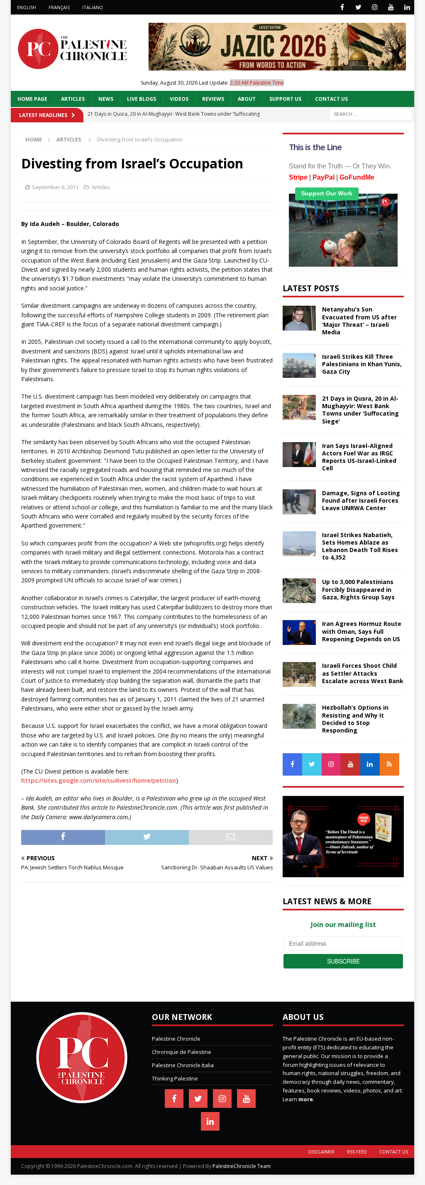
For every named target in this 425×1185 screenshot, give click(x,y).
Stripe (298, 177)
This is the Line (315, 147)
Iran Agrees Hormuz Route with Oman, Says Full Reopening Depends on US (361, 631)
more (305, 1099)
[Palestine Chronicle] (81, 1098)
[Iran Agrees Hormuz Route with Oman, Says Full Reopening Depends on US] (299, 632)
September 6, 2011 (55, 187)
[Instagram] (374, 7)
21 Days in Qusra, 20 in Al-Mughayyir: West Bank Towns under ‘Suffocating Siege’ (360, 409)
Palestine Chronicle (176, 1038)
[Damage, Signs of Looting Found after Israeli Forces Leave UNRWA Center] (299, 501)
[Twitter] (358, 7)
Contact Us (331, 98)
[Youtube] (390, 7)
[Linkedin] (407, 7)
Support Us (285, 98)
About (247, 98)
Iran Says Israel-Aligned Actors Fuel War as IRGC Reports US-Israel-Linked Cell (359, 457)
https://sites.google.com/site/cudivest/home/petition (98, 780)
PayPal (324, 177)
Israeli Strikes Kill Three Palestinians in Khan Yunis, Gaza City (362, 364)
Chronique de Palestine (181, 1052)
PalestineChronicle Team (241, 1166)
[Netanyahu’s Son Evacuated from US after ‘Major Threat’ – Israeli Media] (299, 318)
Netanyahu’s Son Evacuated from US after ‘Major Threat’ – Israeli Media (359, 320)
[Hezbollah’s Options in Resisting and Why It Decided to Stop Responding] (299, 716)
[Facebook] (342, 7)
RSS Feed (357, 1152)
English (26, 7)
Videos (179, 98)
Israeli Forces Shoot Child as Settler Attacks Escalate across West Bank (362, 673)
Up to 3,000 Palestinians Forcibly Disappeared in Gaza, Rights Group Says (358, 589)
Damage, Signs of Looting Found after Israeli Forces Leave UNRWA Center (361, 500)
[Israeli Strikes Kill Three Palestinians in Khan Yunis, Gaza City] (299, 365)
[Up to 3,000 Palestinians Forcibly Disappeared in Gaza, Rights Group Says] (299, 590)
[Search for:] (370, 114)
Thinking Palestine (175, 1078)
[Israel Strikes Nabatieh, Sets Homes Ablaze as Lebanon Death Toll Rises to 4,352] (299, 543)
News (105, 98)
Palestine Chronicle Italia (183, 1065)
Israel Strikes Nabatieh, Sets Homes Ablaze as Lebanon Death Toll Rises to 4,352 (360, 546)
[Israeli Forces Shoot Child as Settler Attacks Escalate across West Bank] (299, 674)
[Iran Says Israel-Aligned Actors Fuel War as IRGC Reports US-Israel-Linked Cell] (299, 454)
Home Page (32, 98)
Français (59, 7)
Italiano (92, 7)
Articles (73, 98)
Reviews (213, 98)
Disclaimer (321, 1152)
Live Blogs (141, 98)
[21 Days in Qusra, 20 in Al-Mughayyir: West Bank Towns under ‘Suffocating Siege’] (299, 407)
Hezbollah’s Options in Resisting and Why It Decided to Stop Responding (355, 718)
